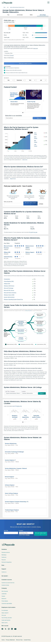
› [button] (43, 101)
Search (42, 393)
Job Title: (6, 530)
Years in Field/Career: (9, 57)
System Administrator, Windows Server (17, 7)
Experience (19, 80)
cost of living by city (17, 406)
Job (7, 7)
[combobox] (25, 53)
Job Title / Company (10, 391)
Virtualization (7, 279)
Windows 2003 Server (9, 286)
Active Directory (8, 256)
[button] (8, 14)
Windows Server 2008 (9, 295)
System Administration (9, 297)
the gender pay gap (33, 232)
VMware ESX (7, 252)
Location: (6, 51)
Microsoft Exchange (8, 288)
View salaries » (21, 325)
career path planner (28, 310)
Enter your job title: (8, 201)
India (4, 7)
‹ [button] (7, 101)
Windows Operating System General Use (13, 299)
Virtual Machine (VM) (9, 281)
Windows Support (30, 252)
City (8, 80)
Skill (30, 80)
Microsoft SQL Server (9, 290)
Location (24, 391)
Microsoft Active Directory (10, 292)
